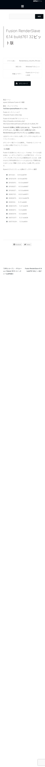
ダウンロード (23, 83)
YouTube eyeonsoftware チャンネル (15, 108)
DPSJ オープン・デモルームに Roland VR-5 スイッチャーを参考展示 (12, 271)
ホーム (40, 1)
